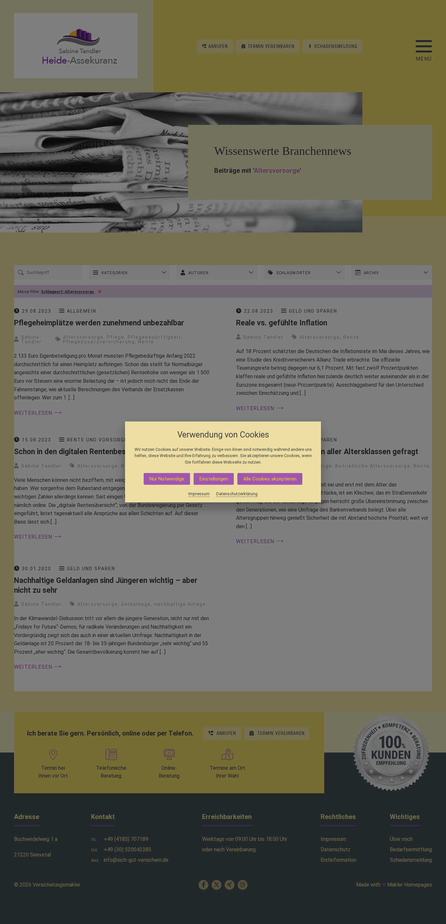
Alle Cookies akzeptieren (269, 479)
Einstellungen (213, 479)
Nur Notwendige (167, 479)
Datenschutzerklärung (237, 493)
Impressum (199, 493)
